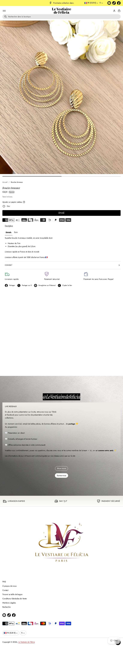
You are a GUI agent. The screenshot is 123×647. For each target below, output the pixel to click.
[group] (8, 232)
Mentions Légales (9, 602)
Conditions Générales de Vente (14, 598)
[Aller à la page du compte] (114, 10)
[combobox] (61, 16)
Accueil (5, 182)
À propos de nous (9, 586)
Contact (5, 590)
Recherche (6, 607)
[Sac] (119, 10)
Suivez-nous (61, 475)
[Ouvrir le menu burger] (4, 11)
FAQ (4, 581)
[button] (61, 16)
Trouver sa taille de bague (12, 594)
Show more (61, 468)
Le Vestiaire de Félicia (61, 10)
